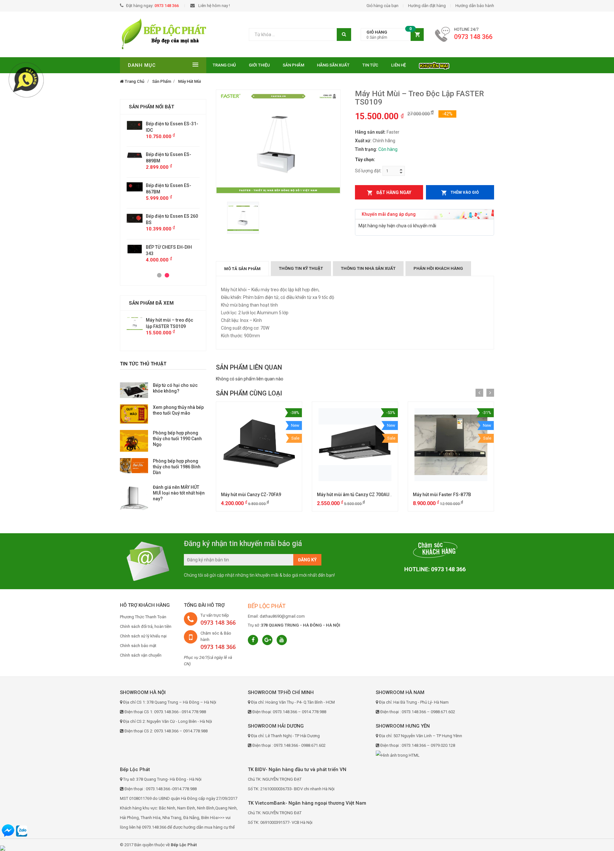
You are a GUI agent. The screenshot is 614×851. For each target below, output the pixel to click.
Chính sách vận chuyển (140, 655)
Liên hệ (398, 65)
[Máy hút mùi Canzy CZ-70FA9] (259, 444)
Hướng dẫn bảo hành (474, 5)
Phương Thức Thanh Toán (143, 616)
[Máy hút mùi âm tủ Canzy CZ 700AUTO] (355, 444)
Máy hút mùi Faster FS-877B (442, 494)
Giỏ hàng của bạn (382, 5)
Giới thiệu (259, 65)
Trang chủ (224, 65)
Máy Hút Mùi (189, 81)
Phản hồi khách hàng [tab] (438, 268)
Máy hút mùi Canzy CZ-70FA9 (251, 494)
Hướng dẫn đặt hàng (427, 5)
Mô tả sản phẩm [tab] (242, 268)
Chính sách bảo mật (138, 645)
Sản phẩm (293, 65)
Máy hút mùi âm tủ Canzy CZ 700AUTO (356, 494)
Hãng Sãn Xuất (333, 65)
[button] (392, 34)
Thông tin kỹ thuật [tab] (301, 268)
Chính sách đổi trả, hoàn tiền (145, 626)
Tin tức (370, 65)
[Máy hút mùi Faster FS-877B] (450, 444)
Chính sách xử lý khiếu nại (143, 636)
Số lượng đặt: (368, 170)
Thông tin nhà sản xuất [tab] (368, 268)
